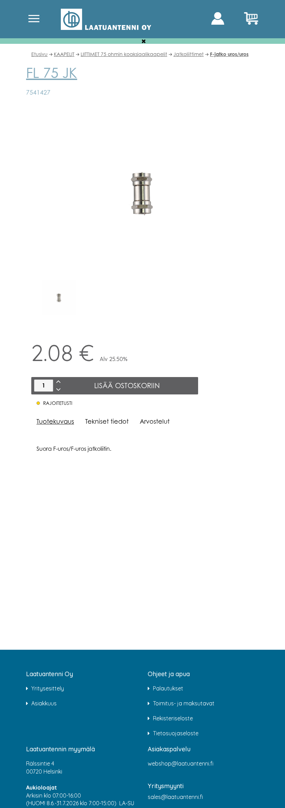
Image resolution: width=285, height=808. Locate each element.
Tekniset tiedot (107, 421)
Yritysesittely (47, 688)
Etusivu (39, 54)
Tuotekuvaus (55, 421)
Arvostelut (155, 421)
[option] (59, 297)
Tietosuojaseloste (175, 733)
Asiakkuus (44, 703)
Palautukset (168, 688)
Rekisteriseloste (173, 718)
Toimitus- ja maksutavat (183, 703)
